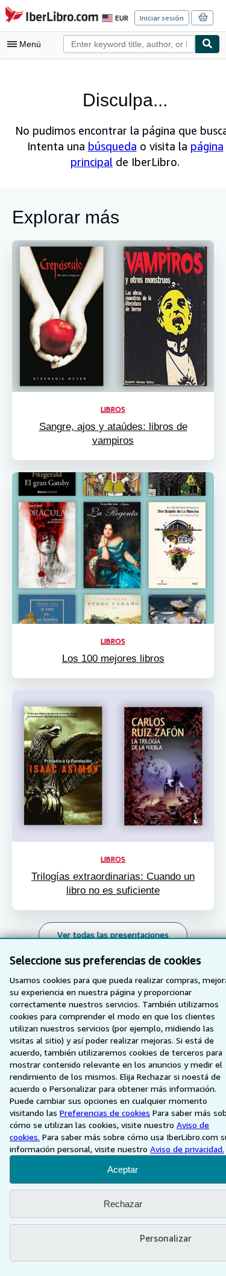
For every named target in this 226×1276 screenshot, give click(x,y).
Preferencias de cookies (105, 1113)
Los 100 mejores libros (113, 658)
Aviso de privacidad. (187, 1149)
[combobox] (129, 44)
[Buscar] (207, 44)
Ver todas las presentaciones (113, 934)
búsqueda (112, 146)
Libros (113, 409)
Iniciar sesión (162, 17)
